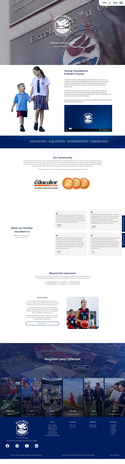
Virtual (114, 411)
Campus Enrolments (123, 223)
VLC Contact (92, 427)
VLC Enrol (72, 427)
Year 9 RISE (72, 411)
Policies (113, 428)
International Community (52, 435)
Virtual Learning (123, 239)
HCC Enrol (73, 425)
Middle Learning (52, 428)
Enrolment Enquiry (44, 367)
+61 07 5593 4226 (23, 438)
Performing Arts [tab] (52, 283)
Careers (113, 427)
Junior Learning (52, 427)
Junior (31, 411)
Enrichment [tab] (74, 283)
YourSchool (116, 455)
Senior (94, 411)
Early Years (10, 411)
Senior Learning (52, 432)
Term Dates (113, 425)
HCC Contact (93, 425)
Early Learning (52, 425)
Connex (113, 432)
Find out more (42, 323)
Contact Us (81, 367)
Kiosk (113, 433)
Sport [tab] (63, 283)
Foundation (113, 430)
